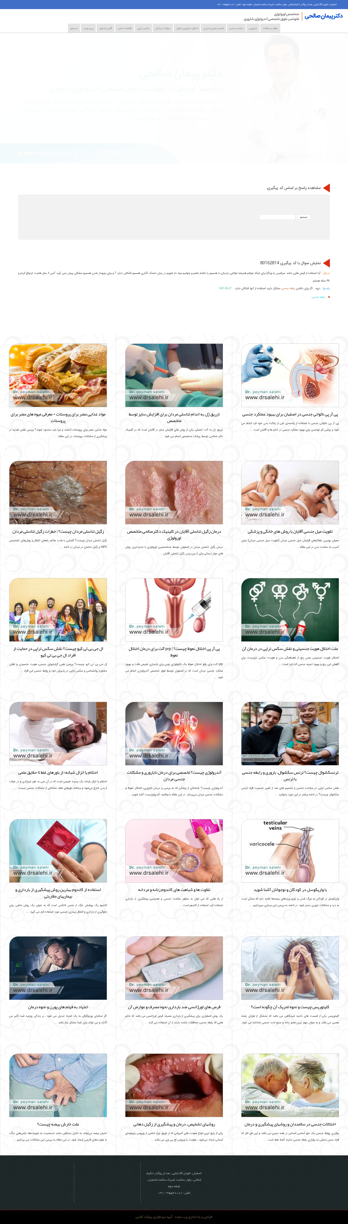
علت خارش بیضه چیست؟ (58, 1124)
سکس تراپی (143, 28)
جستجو (74, 28)
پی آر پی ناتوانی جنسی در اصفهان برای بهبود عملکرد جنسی (290, 414)
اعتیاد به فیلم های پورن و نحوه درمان (58, 1006)
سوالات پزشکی (163, 28)
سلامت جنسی (236, 28)
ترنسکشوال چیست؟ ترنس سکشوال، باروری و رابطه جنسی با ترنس (290, 775)
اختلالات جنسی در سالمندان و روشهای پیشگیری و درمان (290, 1124)
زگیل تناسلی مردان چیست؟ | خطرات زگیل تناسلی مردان (58, 531)
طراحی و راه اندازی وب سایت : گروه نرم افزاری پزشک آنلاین (174, 1217)
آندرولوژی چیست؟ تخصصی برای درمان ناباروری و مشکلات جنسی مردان (174, 775)
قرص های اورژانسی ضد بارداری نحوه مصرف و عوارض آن (174, 1006)
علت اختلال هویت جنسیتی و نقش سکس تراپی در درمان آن (290, 648)
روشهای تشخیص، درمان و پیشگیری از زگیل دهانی (174, 1124)
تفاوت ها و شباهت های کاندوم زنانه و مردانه (174, 889)
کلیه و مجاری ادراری (213, 28)
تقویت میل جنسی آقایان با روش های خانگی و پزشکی (290, 531)
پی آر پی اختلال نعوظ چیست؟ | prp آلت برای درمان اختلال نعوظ (174, 651)
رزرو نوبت (88, 28)
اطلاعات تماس (124, 28)
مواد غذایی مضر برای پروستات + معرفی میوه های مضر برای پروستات (58, 417)
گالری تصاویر (105, 28)
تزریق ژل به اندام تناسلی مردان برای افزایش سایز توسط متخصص (174, 417)
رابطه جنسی (288, 288)
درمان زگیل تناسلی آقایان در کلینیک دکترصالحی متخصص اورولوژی (174, 534)
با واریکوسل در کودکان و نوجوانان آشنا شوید (290, 889)
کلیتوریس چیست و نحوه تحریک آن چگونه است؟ (290, 1006)
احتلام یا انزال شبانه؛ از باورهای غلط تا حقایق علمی (58, 772)
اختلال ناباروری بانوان (187, 28)
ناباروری (253, 28)
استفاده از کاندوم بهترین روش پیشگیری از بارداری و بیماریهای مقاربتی (58, 892)
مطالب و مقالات (270, 28)
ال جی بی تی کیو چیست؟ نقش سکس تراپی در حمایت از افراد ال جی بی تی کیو (58, 651)
